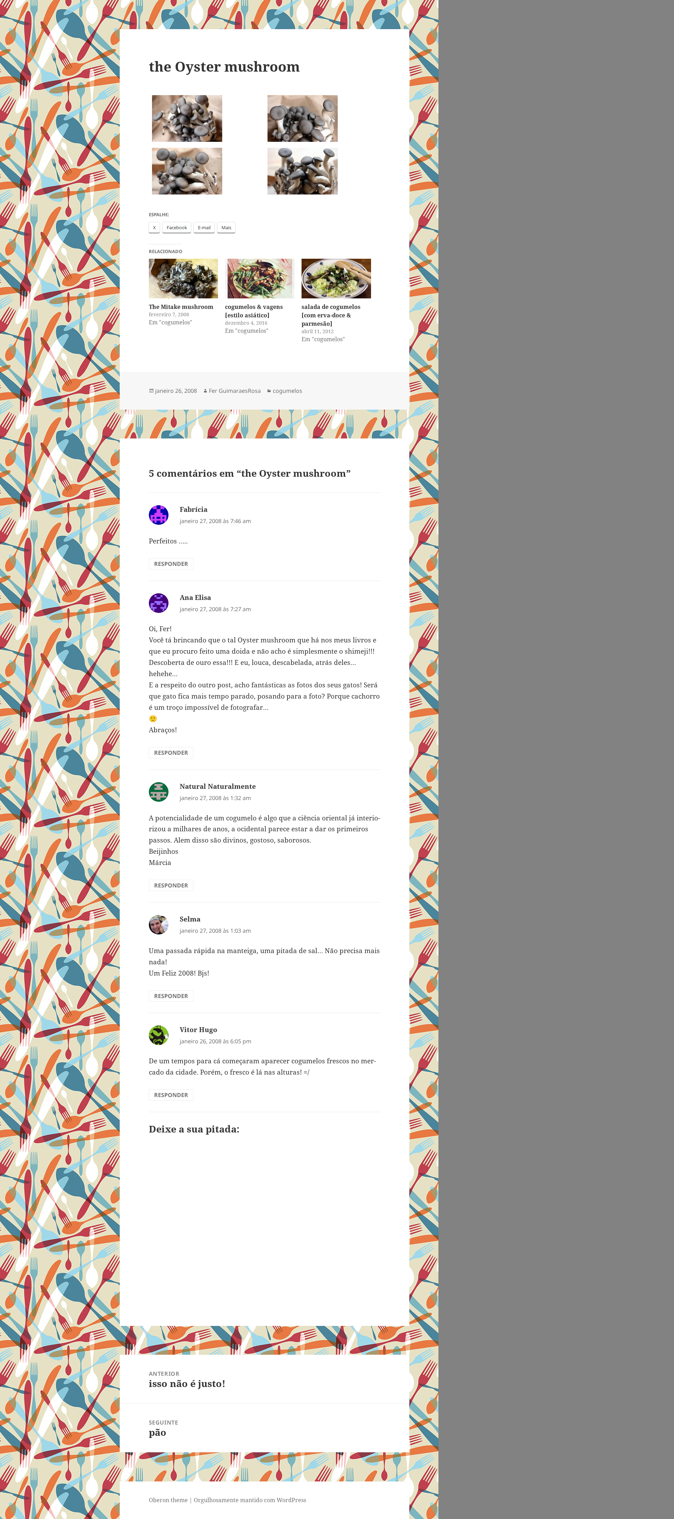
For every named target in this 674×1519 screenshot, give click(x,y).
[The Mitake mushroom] (183, 278)
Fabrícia (193, 509)
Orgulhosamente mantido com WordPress (250, 1500)
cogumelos (287, 391)
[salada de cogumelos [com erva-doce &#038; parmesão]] (336, 278)
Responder (171, 564)
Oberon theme (168, 1500)
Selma (190, 919)
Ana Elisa (195, 597)
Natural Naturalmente (218, 786)
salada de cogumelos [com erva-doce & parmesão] (331, 315)
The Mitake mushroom (181, 307)
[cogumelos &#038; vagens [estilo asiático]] (260, 278)
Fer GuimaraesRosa (235, 391)
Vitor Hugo (198, 1029)
